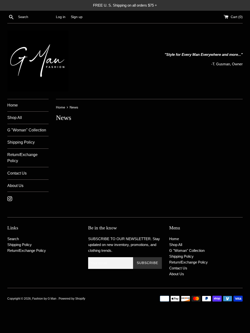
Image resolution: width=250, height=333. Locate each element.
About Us (15, 186)
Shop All (14, 118)
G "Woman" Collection (26, 130)
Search (13, 239)
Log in (60, 17)
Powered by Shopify (72, 298)
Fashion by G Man (44, 298)
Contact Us (17, 173)
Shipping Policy (21, 142)
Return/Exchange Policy (22, 158)
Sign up (77, 17)
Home (12, 105)
